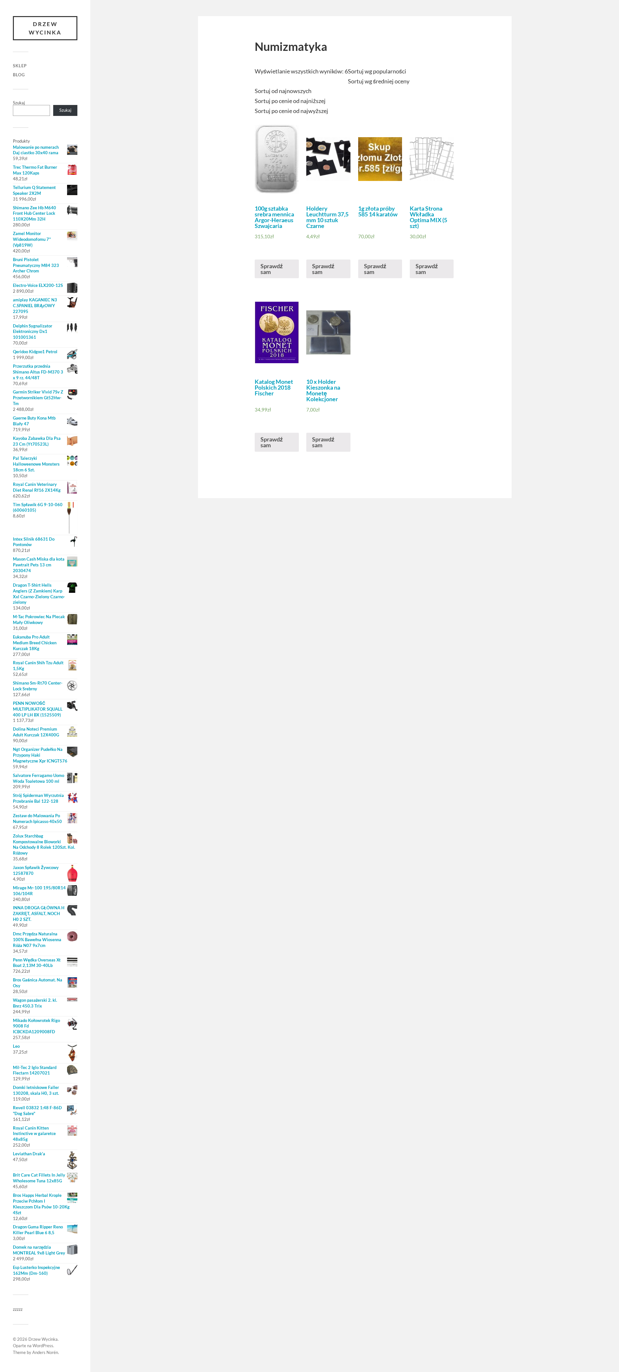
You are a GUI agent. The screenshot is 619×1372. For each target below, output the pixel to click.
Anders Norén (45, 1352)
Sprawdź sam (271, 268)
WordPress (43, 1345)
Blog (19, 74)
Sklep (20, 65)
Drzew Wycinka (45, 28)
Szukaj (19, 102)
